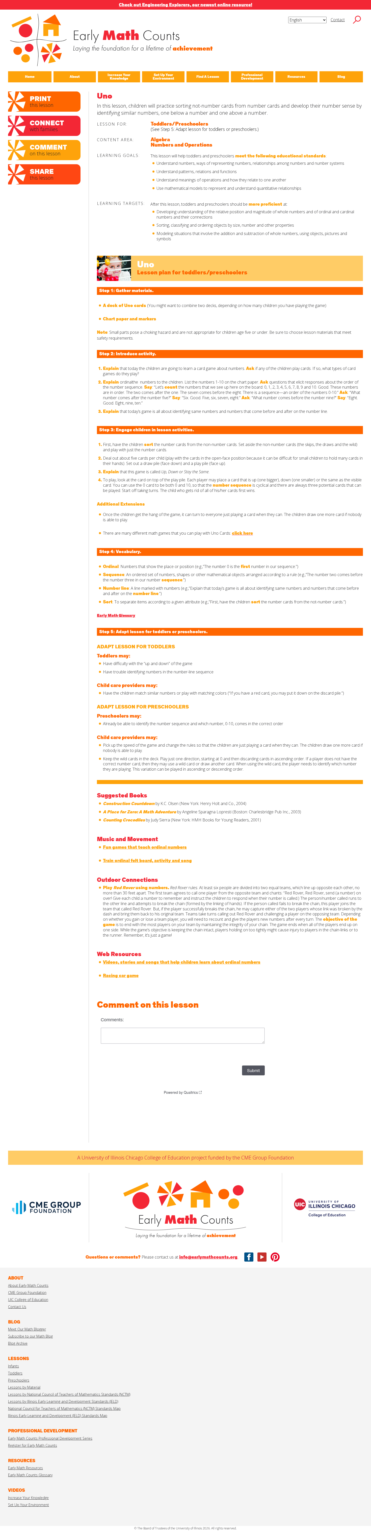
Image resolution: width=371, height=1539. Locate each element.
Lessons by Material (24, 1387)
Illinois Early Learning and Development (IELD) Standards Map (57, 1415)
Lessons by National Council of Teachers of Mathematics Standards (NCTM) (69, 1394)
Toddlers (15, 1373)
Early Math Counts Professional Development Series (50, 1438)
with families (47, 126)
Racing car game (121, 976)
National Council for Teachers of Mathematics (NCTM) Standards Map (64, 1408)
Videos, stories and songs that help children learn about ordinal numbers (181, 962)
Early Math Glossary (116, 615)
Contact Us (17, 1306)
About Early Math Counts (28, 1285)
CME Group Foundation (27, 1292)
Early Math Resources (25, 1467)
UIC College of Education (28, 1299)
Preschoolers (18, 1380)
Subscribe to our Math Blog (30, 1336)
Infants (13, 1366)
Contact (338, 19)
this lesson (42, 101)
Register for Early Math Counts (32, 1445)
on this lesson (48, 150)
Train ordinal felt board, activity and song (147, 861)
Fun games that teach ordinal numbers (145, 847)
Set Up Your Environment (28, 1504)
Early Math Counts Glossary (30, 1475)
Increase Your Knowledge (28, 1497)
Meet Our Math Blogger (27, 1329)
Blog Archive (18, 1343)
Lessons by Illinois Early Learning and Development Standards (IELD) (63, 1401)
